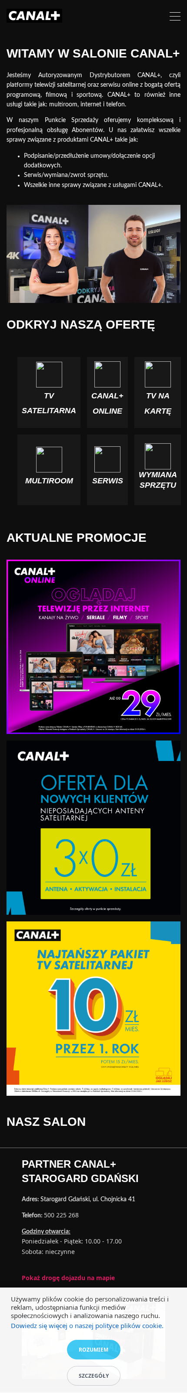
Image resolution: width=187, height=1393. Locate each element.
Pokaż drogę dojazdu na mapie (68, 1278)
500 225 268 (61, 1215)
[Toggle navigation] (175, 17)
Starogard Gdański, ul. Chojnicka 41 (87, 1199)
